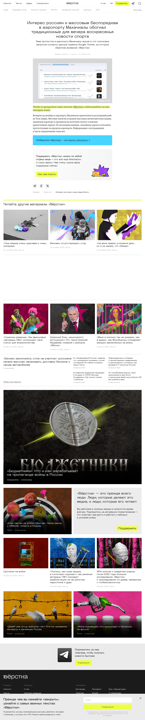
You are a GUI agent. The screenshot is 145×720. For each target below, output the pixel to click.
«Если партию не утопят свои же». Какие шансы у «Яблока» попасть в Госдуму (34, 524)
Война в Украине (38, 10)
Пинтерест (97, 689)
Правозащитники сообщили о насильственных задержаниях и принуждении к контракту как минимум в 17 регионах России (122, 361)
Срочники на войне (14, 571)
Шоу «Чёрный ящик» (117, 689)
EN (111, 3)
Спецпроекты (43, 3)
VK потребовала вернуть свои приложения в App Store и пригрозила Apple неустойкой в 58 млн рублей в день (124, 376)
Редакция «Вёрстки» (62, 54)
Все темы (137, 10)
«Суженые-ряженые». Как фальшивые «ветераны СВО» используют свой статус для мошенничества (24, 340)
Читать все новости (12, 382)
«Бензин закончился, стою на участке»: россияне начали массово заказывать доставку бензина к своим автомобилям (37, 362)
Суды (5, 10)
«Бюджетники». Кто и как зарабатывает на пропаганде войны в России (42, 472)
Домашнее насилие (70, 10)
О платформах (115, 693)
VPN (97, 10)
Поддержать (122, 3)
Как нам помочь (47, 174)
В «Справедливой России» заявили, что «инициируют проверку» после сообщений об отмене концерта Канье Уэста (89, 361)
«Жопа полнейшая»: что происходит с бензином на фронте (104, 628)
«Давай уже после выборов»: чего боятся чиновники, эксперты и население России (37, 628)
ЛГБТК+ (54, 10)
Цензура (87, 10)
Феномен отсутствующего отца (68, 243)
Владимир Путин (20, 10)
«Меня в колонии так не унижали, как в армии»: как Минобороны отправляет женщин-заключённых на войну (119, 340)
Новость (73, 54)
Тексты (19, 3)
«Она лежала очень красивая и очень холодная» (24, 244)
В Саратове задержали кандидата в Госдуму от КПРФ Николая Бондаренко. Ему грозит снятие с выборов (88, 376)
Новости (7, 3)
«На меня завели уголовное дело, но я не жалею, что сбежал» (116, 244)
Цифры (29, 3)
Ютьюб (95, 693)
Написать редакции (32, 693)
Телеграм (80, 693)
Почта (88, 700)
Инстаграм (80, 689)
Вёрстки (78, 106)
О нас (103, 3)
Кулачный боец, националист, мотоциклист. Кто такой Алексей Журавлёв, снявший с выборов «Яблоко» (69, 341)
